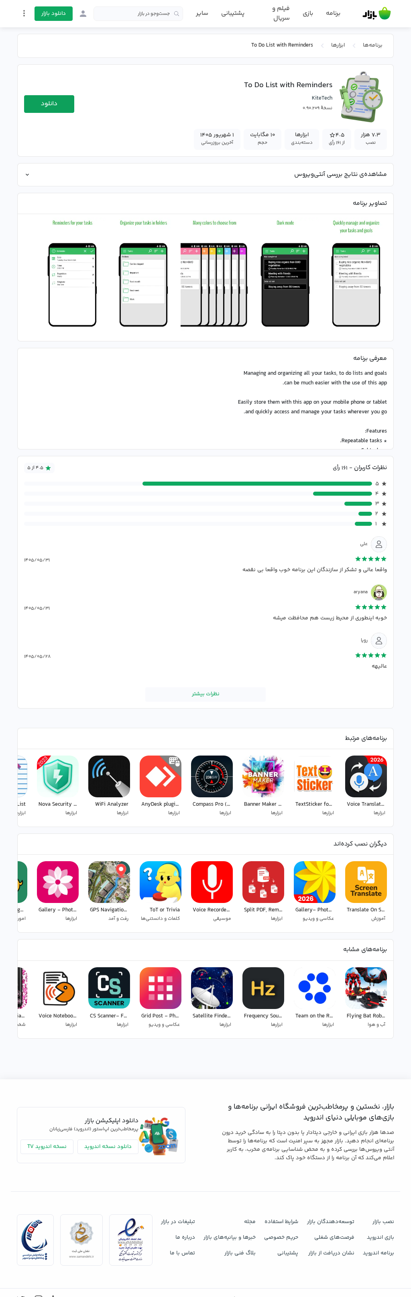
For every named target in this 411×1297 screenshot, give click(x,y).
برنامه (333, 13)
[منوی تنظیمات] (24, 13)
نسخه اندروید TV (47, 1146)
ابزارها (338, 45)
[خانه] (376, 13)
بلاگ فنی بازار (240, 1253)
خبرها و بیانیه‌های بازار (229, 1237)
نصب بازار (383, 1221)
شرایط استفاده (281, 1221)
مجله (250, 1221)
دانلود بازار (53, 13)
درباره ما (185, 1237)
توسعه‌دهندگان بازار (330, 1221)
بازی (308, 13)
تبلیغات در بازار (178, 1221)
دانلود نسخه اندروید (108, 1146)
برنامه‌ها (373, 45)
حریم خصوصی (281, 1237)
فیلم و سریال (280, 13)
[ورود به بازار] (83, 13)
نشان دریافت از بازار (331, 1253)
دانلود (49, 104)
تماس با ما (182, 1253)
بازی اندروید (380, 1237)
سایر (202, 13)
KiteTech (322, 98)
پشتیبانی (232, 13)
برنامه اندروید (378, 1253)
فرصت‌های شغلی (334, 1237)
